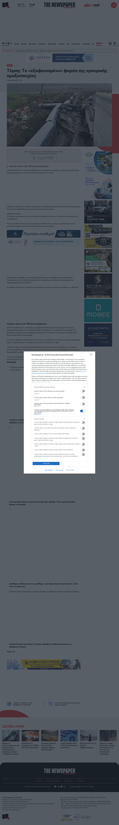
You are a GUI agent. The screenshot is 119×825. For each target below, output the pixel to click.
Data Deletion (49, 470)
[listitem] (59, 387)
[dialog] (59, 412)
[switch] (82, 391)
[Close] (91, 355)
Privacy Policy (70, 470)
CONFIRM (46, 463)
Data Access (59, 470)
